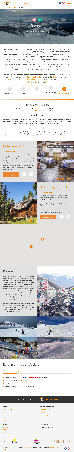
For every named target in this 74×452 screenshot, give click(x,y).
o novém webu (28, 447)
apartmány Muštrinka (34, 111)
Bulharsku (15, 79)
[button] (43, 239)
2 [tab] (60, 179)
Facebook (60, 3)
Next (69, 441)
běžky (46, 82)
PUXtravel (5, 7)
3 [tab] (63, 179)
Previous (4, 441)
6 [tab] (70, 179)
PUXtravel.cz (14, 447)
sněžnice (34, 82)
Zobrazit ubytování (11, 175)
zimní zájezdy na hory (34, 77)
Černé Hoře (36, 79)
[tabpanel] (55, 161)
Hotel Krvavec (24, 111)
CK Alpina (55, 77)
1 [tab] (58, 179)
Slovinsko (13, 7)
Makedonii (23, 79)
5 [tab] (68, 179)
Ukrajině (7, 79)
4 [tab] (65, 179)
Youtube (63, 3)
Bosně (29, 79)
